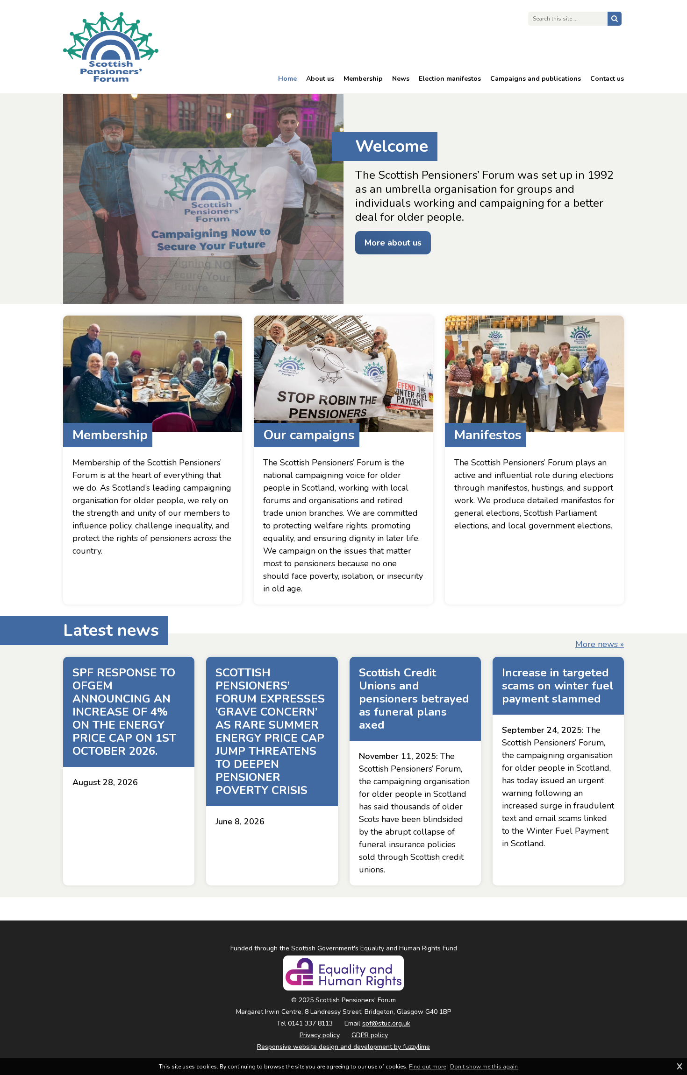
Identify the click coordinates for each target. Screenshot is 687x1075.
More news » (599, 644)
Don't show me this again (484, 1066)
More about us (393, 242)
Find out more (427, 1066)
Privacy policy (320, 1035)
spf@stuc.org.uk (386, 1023)
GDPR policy (369, 1035)
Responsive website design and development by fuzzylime (343, 1046)
